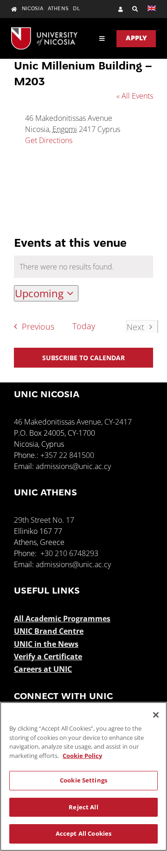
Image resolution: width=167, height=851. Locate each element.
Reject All (83, 807)
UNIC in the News (46, 644)
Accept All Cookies (83, 833)
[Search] (130, 9)
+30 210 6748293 (69, 553)
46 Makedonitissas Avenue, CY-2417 (73, 422)
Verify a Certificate (48, 656)
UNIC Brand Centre (49, 631)
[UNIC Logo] (44, 31)
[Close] (156, 715)
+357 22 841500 (67, 455)
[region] (83, 776)
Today (83, 326)
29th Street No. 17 (44, 520)
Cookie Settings (83, 780)
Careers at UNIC (43, 669)
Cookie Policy (82, 755)
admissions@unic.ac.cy (73, 466)
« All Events (134, 96)
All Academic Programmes (62, 618)
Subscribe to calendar (83, 358)
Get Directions (48, 140)
